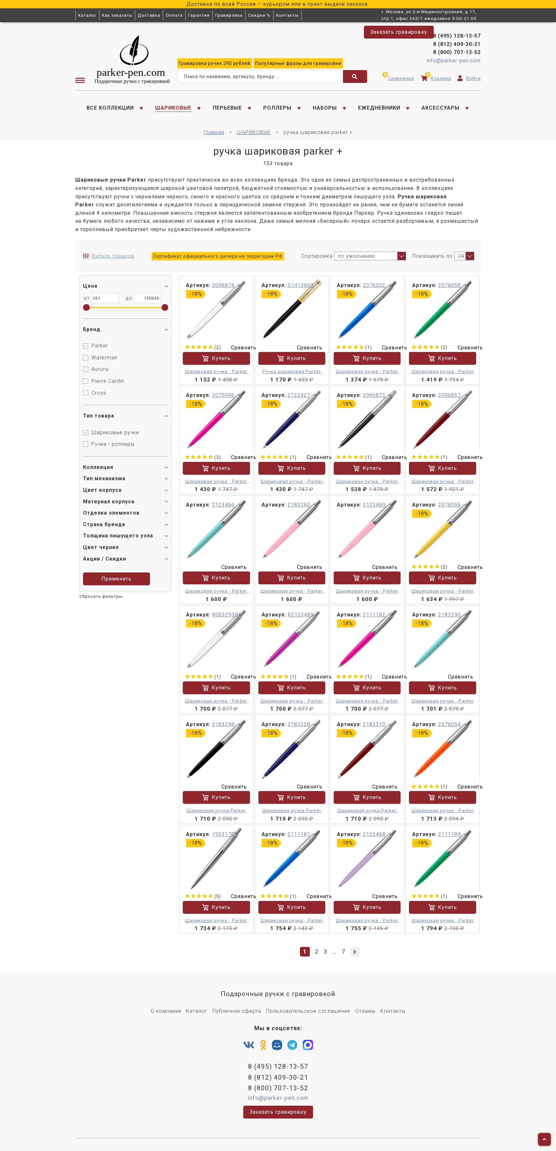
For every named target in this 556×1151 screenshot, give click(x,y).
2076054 (449, 724)
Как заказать (117, 15)
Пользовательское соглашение (308, 1011)
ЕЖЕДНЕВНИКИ (379, 108)
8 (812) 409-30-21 (457, 44)
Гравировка (229, 15)
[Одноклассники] (263, 1045)
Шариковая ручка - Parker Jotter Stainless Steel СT (216, 921)
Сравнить (243, 348)
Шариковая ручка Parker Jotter (291, 811)
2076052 (374, 285)
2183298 (223, 724)
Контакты (287, 15)
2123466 (223, 505)
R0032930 (225, 615)
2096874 (223, 285)
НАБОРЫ (325, 108)
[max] (308, 1046)
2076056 (449, 505)
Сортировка (317, 256)
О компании (166, 1011)
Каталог (87, 15)
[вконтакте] (249, 1045)
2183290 (449, 615)
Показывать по (432, 256)
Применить (116, 579)
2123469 (374, 505)
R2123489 (301, 615)
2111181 (299, 834)
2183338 (299, 724)
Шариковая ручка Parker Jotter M (216, 811)
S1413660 (301, 285)
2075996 (223, 395)
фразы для (298, 63)
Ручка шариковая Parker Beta (291, 372)
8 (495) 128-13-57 (278, 1066)
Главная (214, 132)
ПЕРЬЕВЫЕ (227, 108)
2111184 (449, 834)
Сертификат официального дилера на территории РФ (218, 256)
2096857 (449, 395)
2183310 (374, 724)
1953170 (223, 834)
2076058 (449, 285)
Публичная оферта (236, 1011)
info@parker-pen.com (453, 61)
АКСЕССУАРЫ (440, 108)
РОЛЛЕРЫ (277, 108)
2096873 (374, 395)
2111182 (374, 615)
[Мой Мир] (277, 1046)
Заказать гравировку (398, 32)
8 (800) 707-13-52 (457, 52)
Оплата (174, 15)
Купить (221, 358)
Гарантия (199, 15)
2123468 (374, 834)
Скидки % (259, 15)
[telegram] (292, 1045)
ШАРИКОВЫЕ (173, 108)
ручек (214, 63)
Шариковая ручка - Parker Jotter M (216, 372)
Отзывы (365, 1011)
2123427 (299, 395)
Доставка (149, 15)
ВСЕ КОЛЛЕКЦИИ (110, 108)
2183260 (299, 505)
